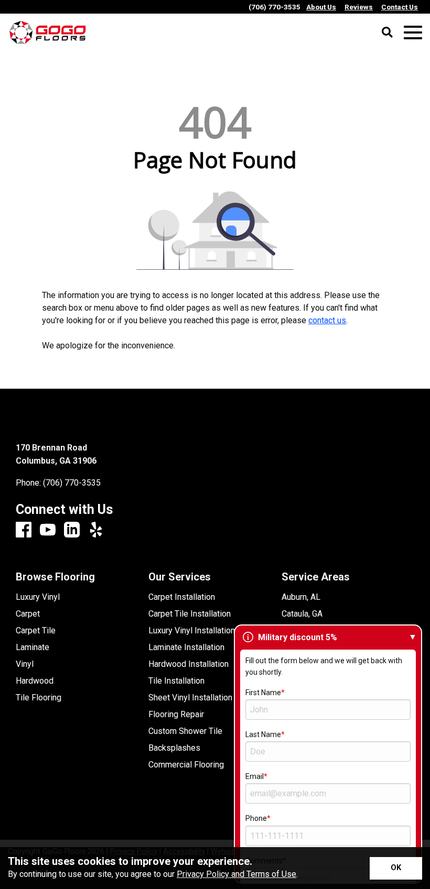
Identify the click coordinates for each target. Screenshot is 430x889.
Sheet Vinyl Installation (190, 698)
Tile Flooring (38, 698)
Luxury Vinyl (38, 597)
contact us (327, 320)
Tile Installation (176, 681)
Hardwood (34, 681)
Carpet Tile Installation (189, 614)
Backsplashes (174, 748)
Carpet (28, 614)
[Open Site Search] (387, 33)
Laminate (32, 647)
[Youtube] (48, 530)
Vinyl (25, 664)
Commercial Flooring (186, 765)
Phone (256, 818)
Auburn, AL (301, 597)
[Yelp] (96, 530)
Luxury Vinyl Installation (191, 631)
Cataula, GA (302, 614)
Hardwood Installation (188, 664)
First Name (263, 692)
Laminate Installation (186, 647)
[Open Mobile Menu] (413, 33)
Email (254, 776)
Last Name (263, 734)
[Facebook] (23, 530)
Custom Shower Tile (185, 731)
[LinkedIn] (72, 530)
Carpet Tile (36, 631)
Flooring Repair (176, 714)
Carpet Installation (181, 597)
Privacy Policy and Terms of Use (236, 874)
